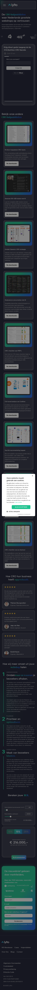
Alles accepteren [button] (21, 507)
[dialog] (18, 495)
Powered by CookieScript (24, 514)
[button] (13, 511)
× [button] (32, 476)
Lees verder (18, 502)
